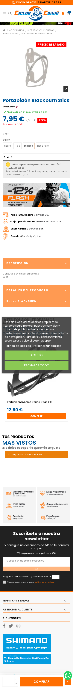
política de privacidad (44, 582)
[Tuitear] (8, 157)
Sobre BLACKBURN (21, 301)
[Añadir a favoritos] (68, 681)
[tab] (36, 263)
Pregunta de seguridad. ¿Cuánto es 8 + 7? (27, 576)
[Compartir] (4, 157)
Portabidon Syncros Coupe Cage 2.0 (29, 402)
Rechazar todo (36, 365)
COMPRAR (42, 681)
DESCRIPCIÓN (17, 263)
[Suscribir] (36, 569)
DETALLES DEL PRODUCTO (27, 290)
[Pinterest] (11, 157)
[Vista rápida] (38, 399)
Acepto (37, 355)
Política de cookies (18, 346)
